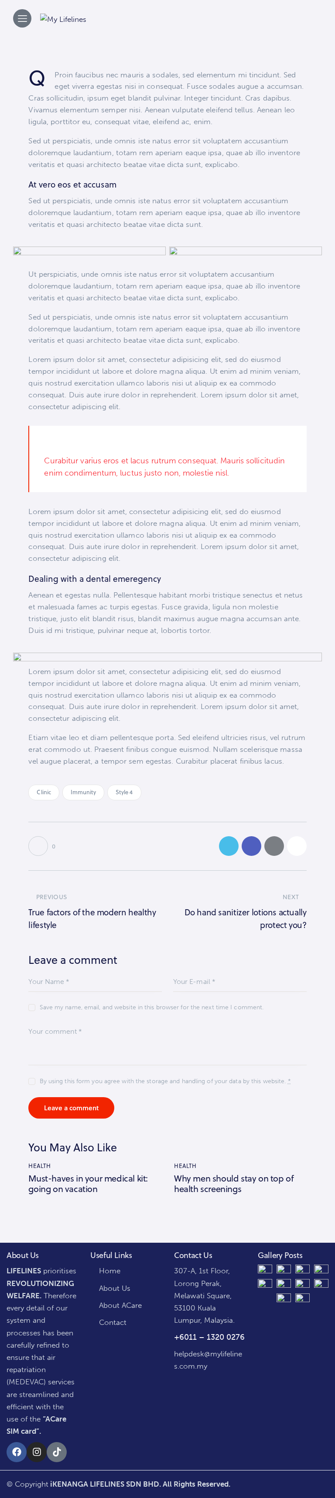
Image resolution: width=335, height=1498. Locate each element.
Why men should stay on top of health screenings (234, 1183)
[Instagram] (37, 1452)
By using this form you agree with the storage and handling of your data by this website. (165, 1081)
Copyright (31, 1484)
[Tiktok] (57, 1452)
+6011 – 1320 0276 (209, 1337)
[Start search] (302, 16)
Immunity (83, 792)
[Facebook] (17, 1452)
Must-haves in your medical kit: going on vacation (88, 1183)
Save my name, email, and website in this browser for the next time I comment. (151, 1007)
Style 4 (124, 792)
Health (39, 1166)
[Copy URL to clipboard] (297, 846)
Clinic (44, 792)
